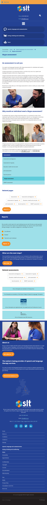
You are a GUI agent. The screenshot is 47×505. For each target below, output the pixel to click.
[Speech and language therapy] (23, 8)
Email (24, 418)
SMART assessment (8, 182)
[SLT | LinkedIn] (31, 426)
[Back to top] (44, 502)
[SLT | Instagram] (21, 426)
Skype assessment (16, 51)
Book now (4, 488)
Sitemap (4, 442)
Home (11, 49)
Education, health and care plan (11, 166)
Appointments (5, 458)
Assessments (5, 51)
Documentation (5, 470)
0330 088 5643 (23, 16)
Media (3, 480)
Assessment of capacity (9, 163)
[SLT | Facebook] (16, 426)
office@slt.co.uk (23, 19)
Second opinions (7, 174)
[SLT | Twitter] (26, 426)
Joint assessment (7, 170)
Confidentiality (5, 462)
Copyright (4, 464)
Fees (3, 477)
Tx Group (8, 500)
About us (4, 434)
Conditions (4, 436)
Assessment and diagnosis (10, 159)
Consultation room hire (7, 485)
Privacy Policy (5, 483)
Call (23, 415)
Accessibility (5, 455)
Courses (4, 467)
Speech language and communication (24, 49)
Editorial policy (5, 473)
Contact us (4, 439)
